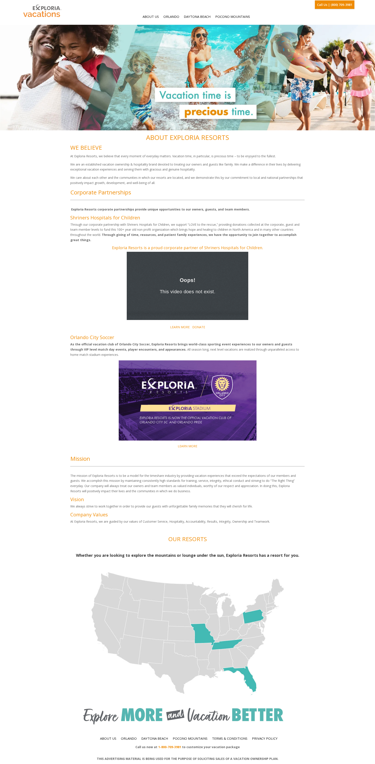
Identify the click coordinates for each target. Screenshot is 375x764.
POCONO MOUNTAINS (232, 16)
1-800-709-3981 (169, 747)
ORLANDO (171, 16)
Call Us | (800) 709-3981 (334, 5)
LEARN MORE (180, 327)
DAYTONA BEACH (197, 16)
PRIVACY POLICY (265, 738)
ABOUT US (151, 16)
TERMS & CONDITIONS (229, 738)
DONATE (198, 327)
